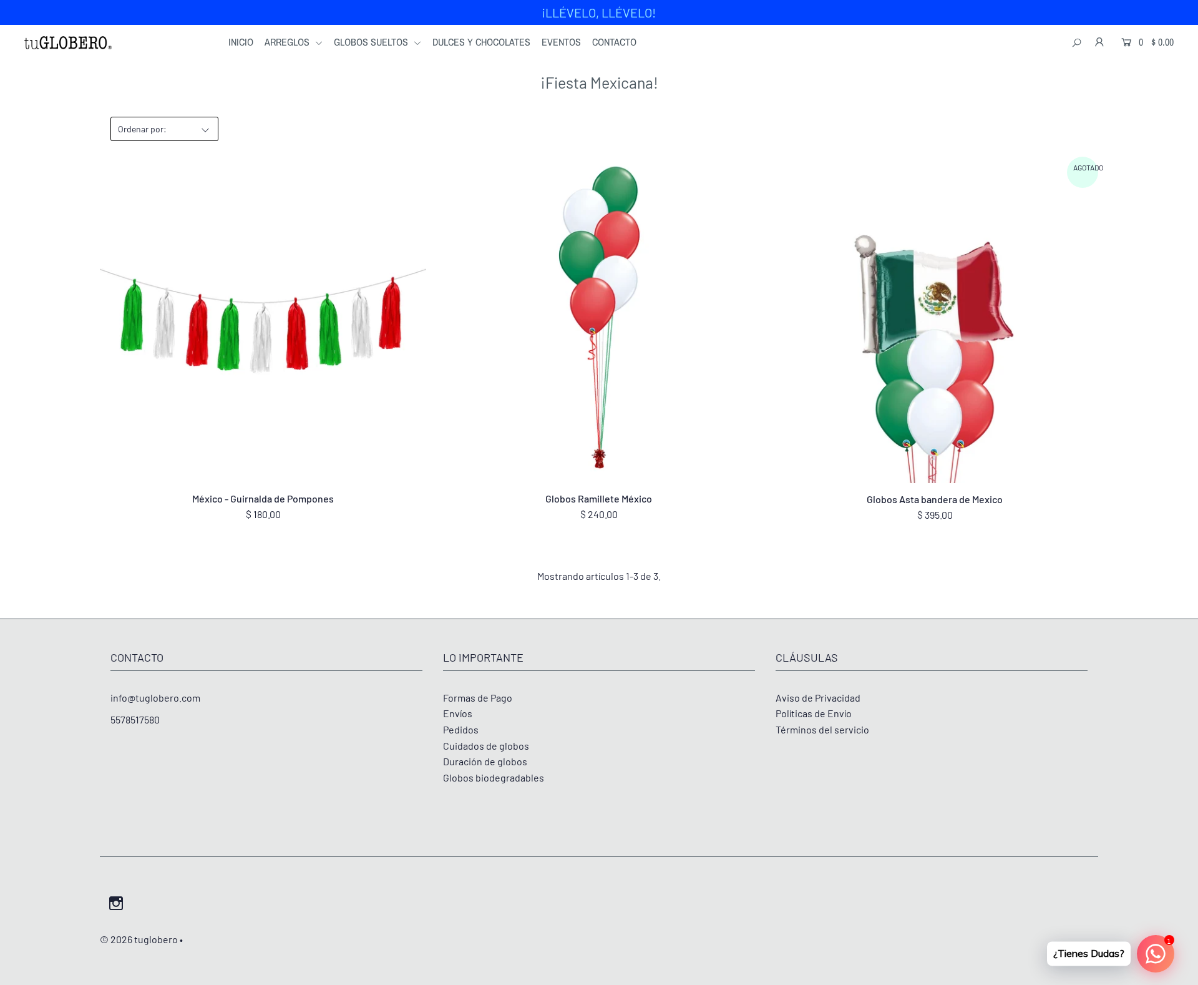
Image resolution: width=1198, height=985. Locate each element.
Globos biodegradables (493, 777)
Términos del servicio (822, 729)
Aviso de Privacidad (818, 697)
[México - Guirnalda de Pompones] (263, 320)
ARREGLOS (288, 42)
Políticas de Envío (814, 713)
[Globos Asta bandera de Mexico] (935, 320)
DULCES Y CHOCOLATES (481, 42)
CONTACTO (614, 42)
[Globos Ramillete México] (599, 320)
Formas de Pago (477, 697)
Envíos (457, 713)
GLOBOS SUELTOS (372, 42)
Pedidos (461, 729)
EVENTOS (561, 42)
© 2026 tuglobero (139, 939)
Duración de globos (485, 761)
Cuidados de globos (486, 746)
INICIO (240, 42)
